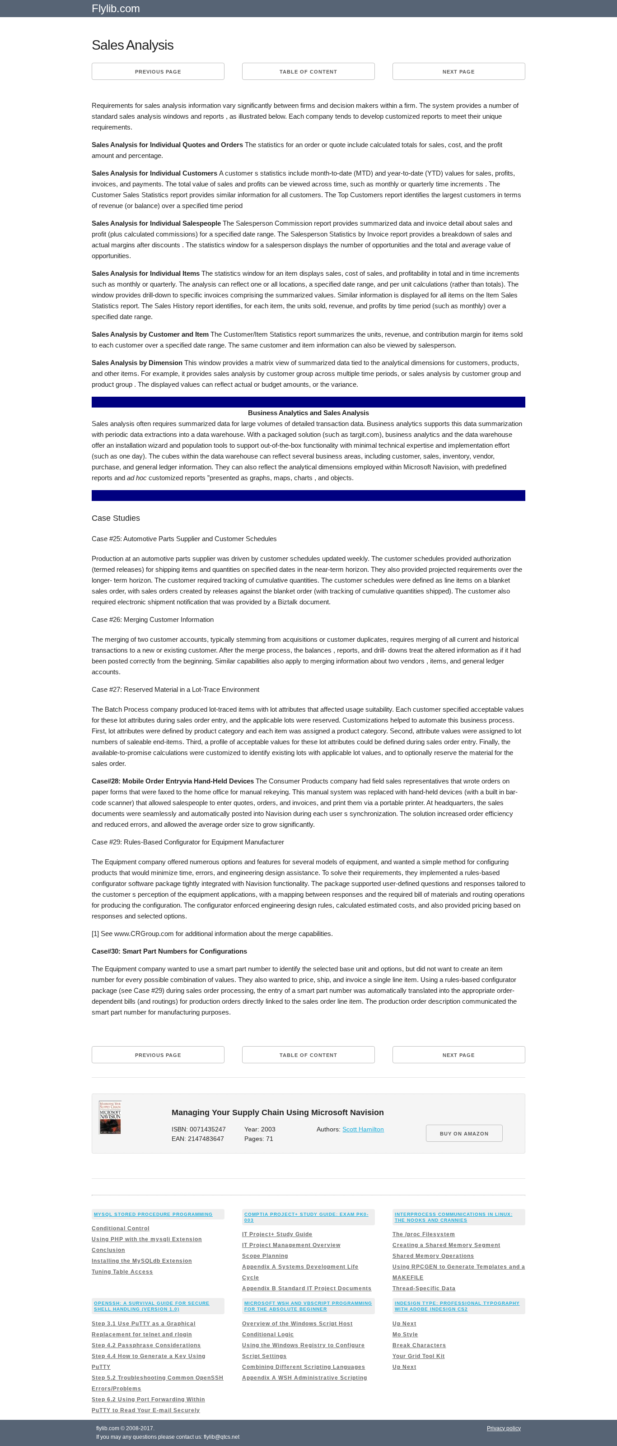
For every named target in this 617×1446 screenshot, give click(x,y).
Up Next (404, 1324)
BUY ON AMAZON (464, 1133)
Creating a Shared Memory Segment (446, 1245)
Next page (459, 71)
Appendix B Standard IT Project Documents (307, 1288)
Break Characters (419, 1345)
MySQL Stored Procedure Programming (153, 1214)
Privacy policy (504, 1428)
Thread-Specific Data (424, 1288)
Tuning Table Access (122, 1272)
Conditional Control (121, 1228)
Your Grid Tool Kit (419, 1356)
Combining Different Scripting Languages (303, 1367)
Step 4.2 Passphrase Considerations (146, 1345)
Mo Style (405, 1334)
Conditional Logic (268, 1334)
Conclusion (108, 1250)
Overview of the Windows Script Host (297, 1324)
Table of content (308, 71)
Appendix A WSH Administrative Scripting (304, 1378)
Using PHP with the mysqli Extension (147, 1239)
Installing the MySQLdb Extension (142, 1261)
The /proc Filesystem (424, 1234)
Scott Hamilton (363, 1129)
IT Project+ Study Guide (277, 1234)
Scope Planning (265, 1256)
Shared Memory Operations (433, 1256)
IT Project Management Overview (291, 1245)
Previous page (158, 71)
